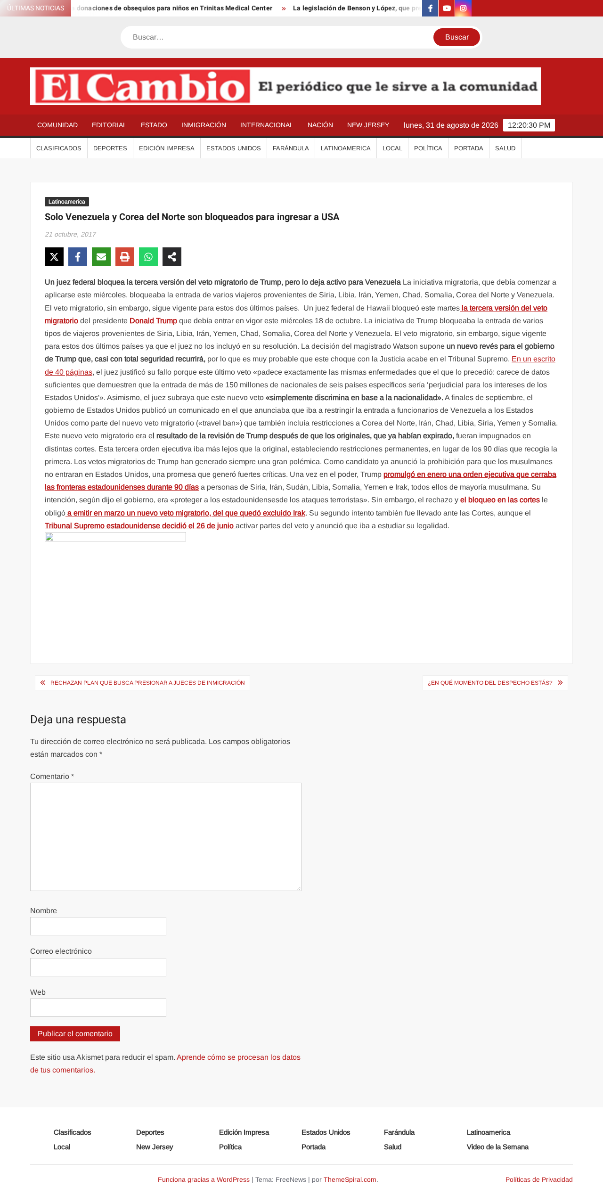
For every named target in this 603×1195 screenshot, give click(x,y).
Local (392, 148)
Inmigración (203, 125)
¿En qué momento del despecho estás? (490, 682)
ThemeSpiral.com (350, 1179)
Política (428, 148)
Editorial (109, 125)
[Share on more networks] (172, 256)
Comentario (52, 776)
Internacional (266, 125)
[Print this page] (124, 256)
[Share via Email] (101, 256)
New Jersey (368, 125)
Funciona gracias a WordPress (204, 1179)
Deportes (110, 148)
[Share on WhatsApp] (148, 256)
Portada (468, 148)
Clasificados (58, 148)
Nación (320, 125)
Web (38, 992)
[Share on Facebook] (77, 256)
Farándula (291, 148)
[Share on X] (54, 256)
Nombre (43, 911)
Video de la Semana (498, 1147)
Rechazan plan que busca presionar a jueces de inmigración (147, 682)
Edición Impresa (167, 148)
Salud (505, 148)
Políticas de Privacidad (539, 1179)
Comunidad (57, 125)
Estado (154, 125)
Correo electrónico (61, 951)
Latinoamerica (346, 148)
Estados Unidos (233, 148)
